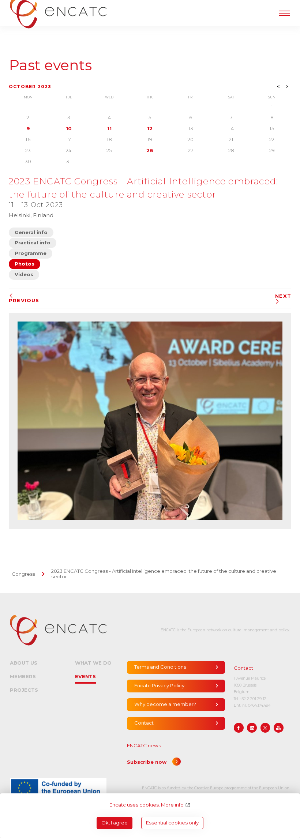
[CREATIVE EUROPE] (58, 788)
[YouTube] (279, 728)
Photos (24, 264)
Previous (24, 300)
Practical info (32, 242)
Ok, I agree (114, 823)
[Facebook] (239, 728)
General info (31, 232)
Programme (30, 253)
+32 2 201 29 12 (253, 698)
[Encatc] (58, 630)
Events (85, 676)
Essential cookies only (172, 823)
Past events (50, 65)
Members (23, 676)
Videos (24, 274)
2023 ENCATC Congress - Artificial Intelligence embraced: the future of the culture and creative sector (163, 574)
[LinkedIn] (252, 728)
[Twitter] (265, 728)
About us (23, 663)
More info (172, 805)
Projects (24, 690)
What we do (93, 663)
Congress (23, 574)
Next (283, 296)
